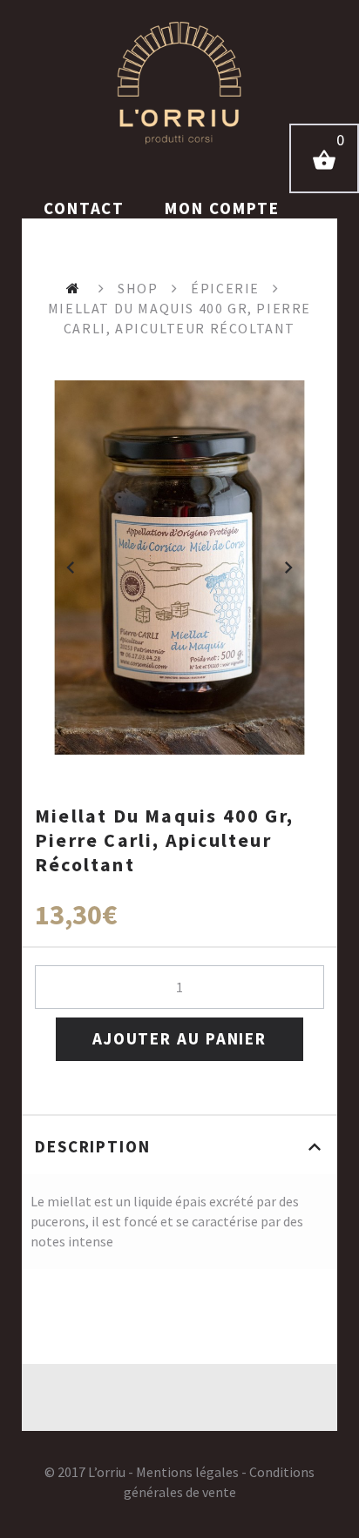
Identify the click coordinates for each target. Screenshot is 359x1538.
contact (87, 208)
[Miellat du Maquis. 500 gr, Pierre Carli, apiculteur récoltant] (179, 567)
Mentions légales (187, 1472)
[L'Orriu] (179, 82)
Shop (138, 288)
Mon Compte (222, 208)
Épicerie (225, 288)
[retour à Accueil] (75, 288)
